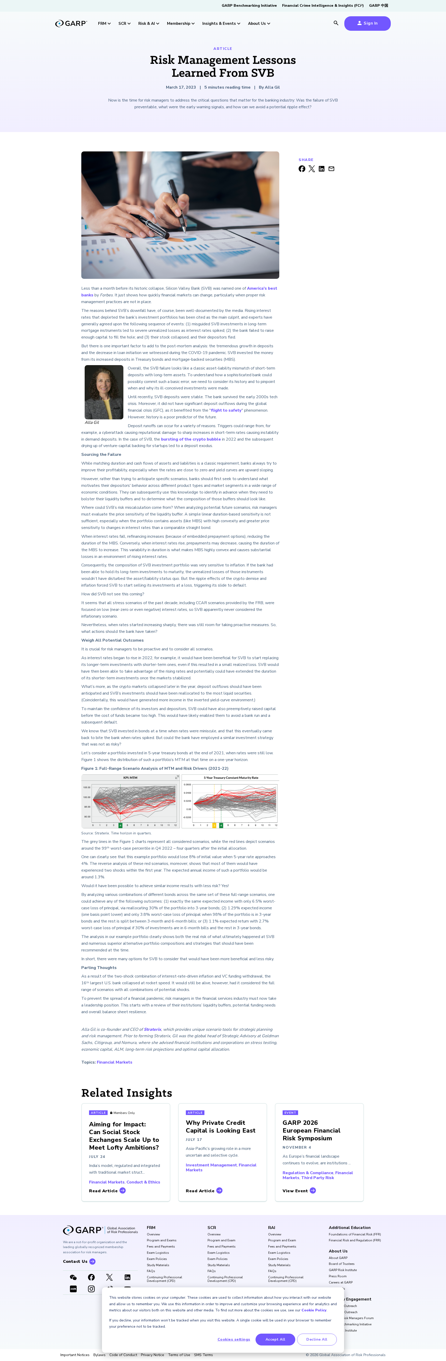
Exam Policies (157, 1259)
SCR (212, 1227)
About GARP (338, 1258)
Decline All (317, 1339)
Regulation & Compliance (308, 1173)
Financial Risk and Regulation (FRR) (355, 1240)
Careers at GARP (341, 1283)
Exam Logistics (158, 1253)
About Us (338, 1251)
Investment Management (211, 1165)
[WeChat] (73, 1278)
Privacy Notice (152, 1355)
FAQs (151, 1271)
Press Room (338, 1276)
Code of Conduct (123, 1355)
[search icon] (336, 23)
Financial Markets (114, 1062)
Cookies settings (234, 1339)
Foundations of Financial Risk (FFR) (355, 1234)
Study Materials (158, 1265)
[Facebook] (91, 1278)
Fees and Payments (161, 1247)
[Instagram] (91, 1289)
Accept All (275, 1339)
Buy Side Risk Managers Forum (351, 1318)
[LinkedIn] (127, 1278)
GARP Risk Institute (343, 1270)
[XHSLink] (73, 1289)
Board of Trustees (342, 1264)
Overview (153, 1234)
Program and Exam (221, 1240)
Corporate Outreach (343, 1312)
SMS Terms (203, 1355)
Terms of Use (179, 1355)
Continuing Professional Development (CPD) (164, 1279)
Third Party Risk (317, 1178)
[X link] (109, 1278)
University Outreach (343, 1306)
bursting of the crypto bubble (191, 439)
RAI (271, 1227)
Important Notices (75, 1355)
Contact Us (337, 1289)
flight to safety (226, 410)
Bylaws (99, 1355)
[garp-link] (71, 24)
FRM (151, 1227)
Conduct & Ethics (143, 1182)
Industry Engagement (350, 1299)
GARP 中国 (378, 5)
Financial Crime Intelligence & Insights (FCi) (323, 5)
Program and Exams (162, 1240)
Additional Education (350, 1227)
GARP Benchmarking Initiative (249, 5)
